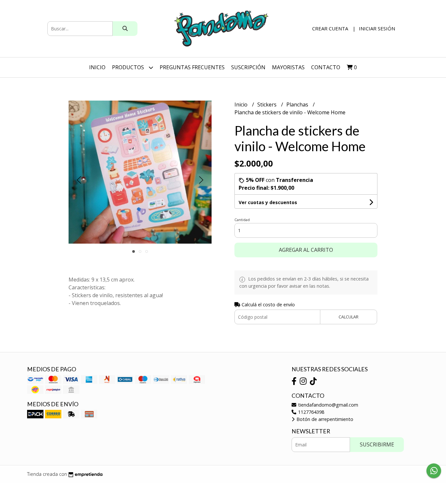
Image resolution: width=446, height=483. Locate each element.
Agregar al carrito (306, 249)
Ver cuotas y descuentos (268, 202)
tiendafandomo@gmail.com (327, 405)
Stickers (267, 104)
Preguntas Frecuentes (192, 67)
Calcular (348, 317)
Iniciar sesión (377, 28)
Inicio (97, 67)
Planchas (298, 104)
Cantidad (242, 219)
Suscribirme (377, 444)
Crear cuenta (330, 28)
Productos (128, 67)
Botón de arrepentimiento (324, 419)
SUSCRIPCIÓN (248, 67)
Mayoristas (288, 67)
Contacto (325, 67)
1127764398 (310, 412)
